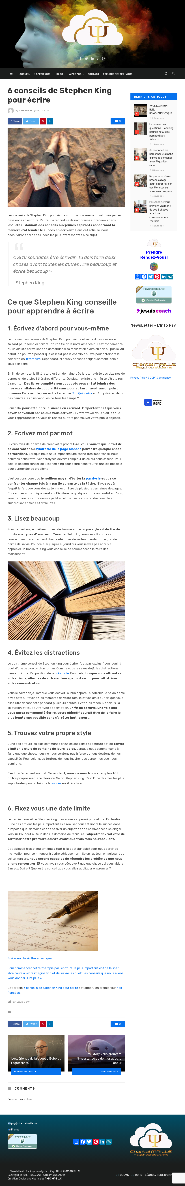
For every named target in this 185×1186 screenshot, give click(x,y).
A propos (75, 74)
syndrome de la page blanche (58, 449)
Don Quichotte (82, 393)
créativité (62, 673)
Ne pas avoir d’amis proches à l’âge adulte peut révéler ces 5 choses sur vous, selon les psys (160, 184)
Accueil (25, 74)
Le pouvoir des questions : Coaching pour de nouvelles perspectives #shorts (161, 132)
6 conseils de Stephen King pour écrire (50, 988)
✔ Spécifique (41, 74)
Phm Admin (25, 110)
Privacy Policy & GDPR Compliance (150, 377)
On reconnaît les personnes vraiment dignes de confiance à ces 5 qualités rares (161, 158)
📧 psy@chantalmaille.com (23, 1123)
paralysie (93, 478)
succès (56, 783)
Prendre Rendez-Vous (117, 74)
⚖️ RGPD (136, 1175)
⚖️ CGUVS (122, 1175)
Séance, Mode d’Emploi (160, 1175)
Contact (93, 74)
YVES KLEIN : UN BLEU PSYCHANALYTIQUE (160, 109)
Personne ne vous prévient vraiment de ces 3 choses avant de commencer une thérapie (160, 212)
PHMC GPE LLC (71, 1171)
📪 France (13, 1129)
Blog (59, 74)
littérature (33, 359)
